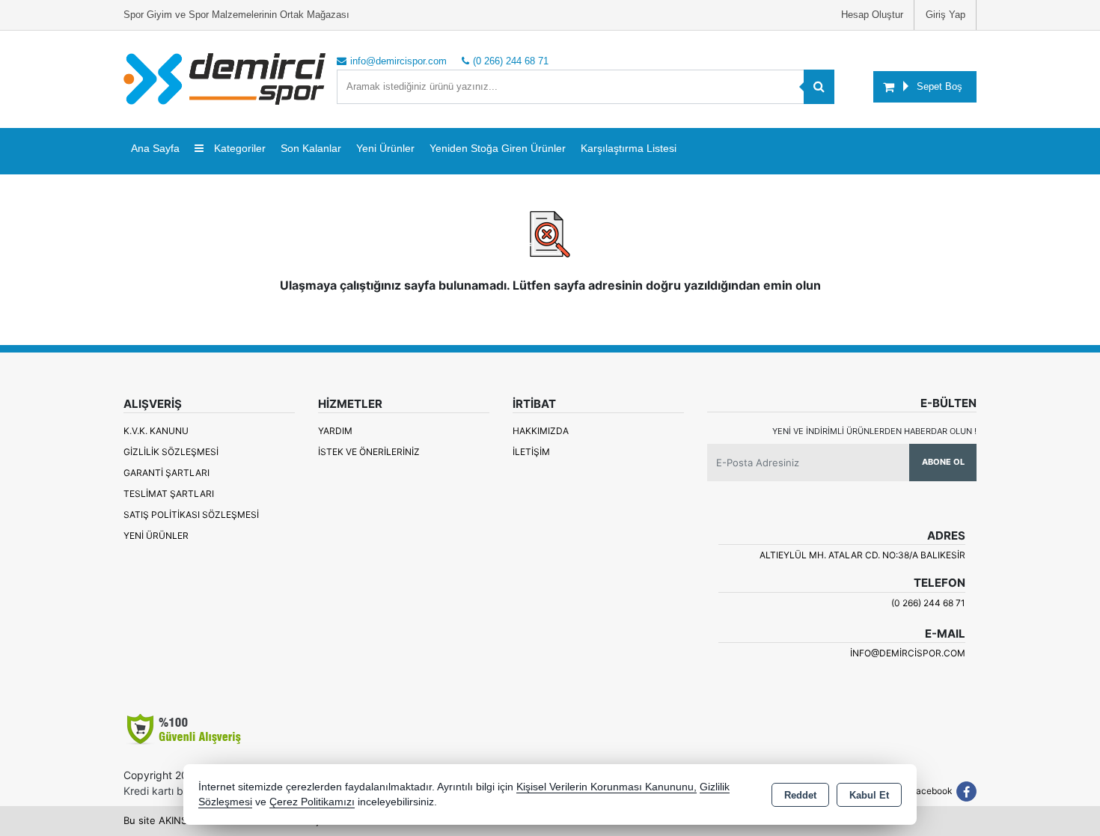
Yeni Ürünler (156, 535)
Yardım (335, 430)
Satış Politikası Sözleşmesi (191, 514)
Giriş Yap (945, 14)
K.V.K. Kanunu (156, 430)
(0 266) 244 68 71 (928, 602)
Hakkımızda (541, 430)
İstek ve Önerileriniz (369, 451)
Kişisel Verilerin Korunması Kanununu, (606, 787)
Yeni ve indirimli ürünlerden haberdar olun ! (874, 431)
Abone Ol (943, 462)
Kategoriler (238, 148)
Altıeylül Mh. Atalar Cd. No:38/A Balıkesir (862, 555)
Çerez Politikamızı (312, 802)
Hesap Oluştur (872, 14)
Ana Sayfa (155, 148)
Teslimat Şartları (168, 493)
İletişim (531, 451)
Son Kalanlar (311, 148)
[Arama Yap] (819, 87)
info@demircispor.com (907, 653)
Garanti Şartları (166, 472)
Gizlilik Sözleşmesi (171, 451)
